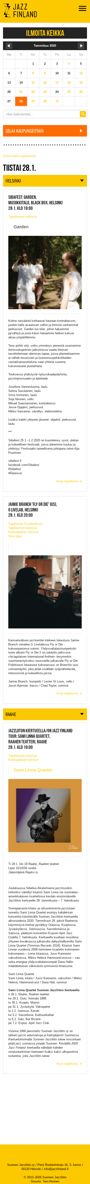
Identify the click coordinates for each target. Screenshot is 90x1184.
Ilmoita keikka (45, 33)
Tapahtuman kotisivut (22, 216)
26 (81, 92)
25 (69, 92)
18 (69, 82)
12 (81, 73)
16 (45, 82)
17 (57, 82)
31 (57, 101)
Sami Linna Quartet (33, 769)
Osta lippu (15, 536)
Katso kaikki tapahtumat (19, 156)
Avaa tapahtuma (67, 481)
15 (33, 82)
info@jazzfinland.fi (56, 1169)
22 (33, 92)
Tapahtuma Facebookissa (25, 523)
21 (21, 92)
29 (33, 101)
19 (81, 82)
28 (21, 101)
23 (45, 92)
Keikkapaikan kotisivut (23, 532)
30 (45, 101)
